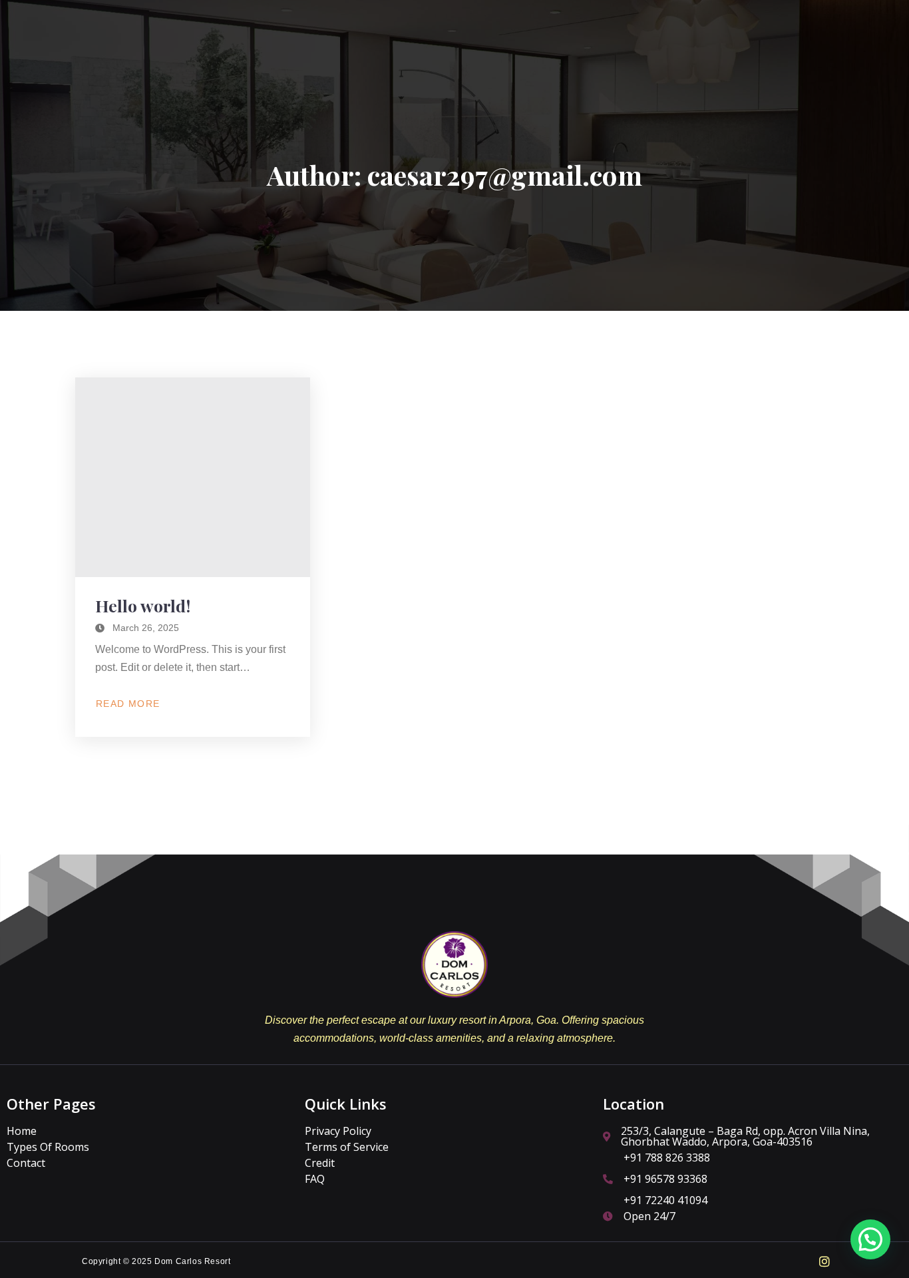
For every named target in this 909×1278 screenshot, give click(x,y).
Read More (127, 704)
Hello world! (142, 605)
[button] (870, 1239)
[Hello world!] (192, 477)
